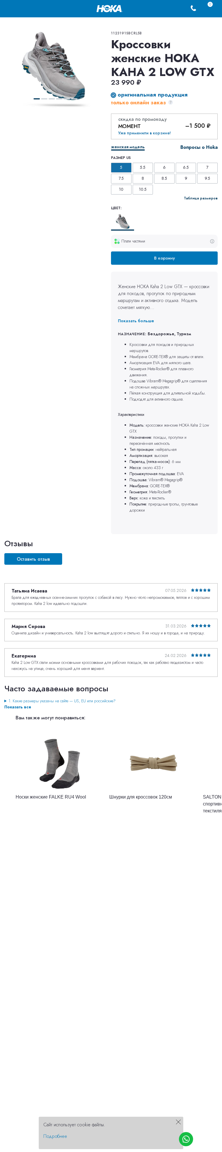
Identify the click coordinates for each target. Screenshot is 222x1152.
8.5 (164, 178)
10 (121, 189)
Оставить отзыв (33, 559)
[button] (37, 98)
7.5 (121, 178)
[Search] (23, 8)
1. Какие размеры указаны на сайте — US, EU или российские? (62, 701)
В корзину (164, 258)
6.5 (186, 167)
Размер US (121, 157)
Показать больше (136, 321)
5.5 (142, 167)
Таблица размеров (201, 198)
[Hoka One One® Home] (110, 8)
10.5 (143, 189)
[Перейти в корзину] (205, 8)
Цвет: (116, 208)
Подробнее (55, 1136)
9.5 (207, 178)
